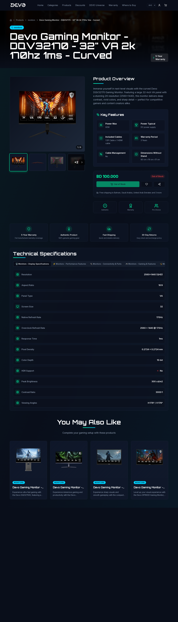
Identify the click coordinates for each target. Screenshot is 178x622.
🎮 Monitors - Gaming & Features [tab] (141, 264)
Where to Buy (129, 5)
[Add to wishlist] (146, 184)
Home (40, 5)
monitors (31, 20)
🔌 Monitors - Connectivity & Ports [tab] (105, 264)
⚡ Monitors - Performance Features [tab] (69, 264)
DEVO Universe (97, 5)
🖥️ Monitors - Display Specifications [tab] (32, 264)
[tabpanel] (89, 338)
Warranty (113, 5)
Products (66, 5)
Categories (53, 5)
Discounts (80, 5)
